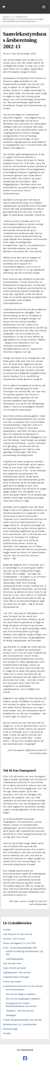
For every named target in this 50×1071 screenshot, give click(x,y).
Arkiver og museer (12, 981)
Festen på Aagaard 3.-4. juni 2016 (19, 943)
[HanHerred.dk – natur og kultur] (25, 1058)
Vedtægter (11, 1015)
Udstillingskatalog (14, 959)
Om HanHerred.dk (25, 1050)
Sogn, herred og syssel (14, 968)
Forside (6, 929)
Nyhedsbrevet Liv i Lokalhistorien (20, 1024)
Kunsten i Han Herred (14, 939)
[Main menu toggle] (43, 6)
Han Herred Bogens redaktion (21, 994)
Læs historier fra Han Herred (17, 934)
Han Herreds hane (12, 963)
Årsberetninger (10, 1029)
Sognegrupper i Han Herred (16, 972)
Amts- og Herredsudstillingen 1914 (20, 948)
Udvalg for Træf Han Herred (19, 1011)
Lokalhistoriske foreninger (16, 977)
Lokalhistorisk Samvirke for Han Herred (23, 986)
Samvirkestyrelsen (15, 989)
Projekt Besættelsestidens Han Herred (22, 1020)
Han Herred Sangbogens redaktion (23, 999)
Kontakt (7, 1033)
